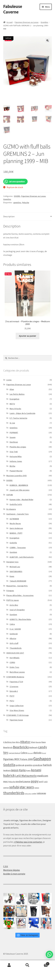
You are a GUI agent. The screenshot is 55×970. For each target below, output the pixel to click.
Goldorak (14, 634)
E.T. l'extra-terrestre (18, 418)
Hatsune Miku (16, 456)
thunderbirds (13, 793)
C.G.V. (5, 866)
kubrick (9, 775)
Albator (13, 638)
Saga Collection (17, 705)
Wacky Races (15, 523)
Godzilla (13, 542)
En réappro (11, 509)
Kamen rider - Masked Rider (21, 499)
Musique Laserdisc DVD (16, 475)
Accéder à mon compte (14, 873)
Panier (42, 963)
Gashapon (42, 758)
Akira (18, 742)
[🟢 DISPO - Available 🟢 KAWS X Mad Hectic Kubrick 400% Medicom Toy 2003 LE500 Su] (33, 898)
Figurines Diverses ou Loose (26, 22)
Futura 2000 (26, 759)
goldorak (20, 765)
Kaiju (22, 770)
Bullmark (33, 747)
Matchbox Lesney (17, 672)
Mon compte (9, 965)
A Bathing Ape (9, 742)
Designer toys (12, 562)
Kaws (12, 576)
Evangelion (14, 399)
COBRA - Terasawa (18, 547)
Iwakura (7, 770)
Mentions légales (11, 870)
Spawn (13, 437)
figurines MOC (11, 759)
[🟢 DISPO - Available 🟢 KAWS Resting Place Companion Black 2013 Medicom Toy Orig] (21, 898)
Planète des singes (18, 447)
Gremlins (44, 22)
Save (9, 274)
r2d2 (46, 782)
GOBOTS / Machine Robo (20, 619)
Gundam (13, 552)
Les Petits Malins (17, 394)
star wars (27, 787)
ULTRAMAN (14, 519)
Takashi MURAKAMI (18, 581)
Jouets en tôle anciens (19, 490)
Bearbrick (8, 747)
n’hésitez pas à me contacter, (28, 841)
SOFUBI (9, 494)
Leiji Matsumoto (26, 776)
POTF (12, 696)
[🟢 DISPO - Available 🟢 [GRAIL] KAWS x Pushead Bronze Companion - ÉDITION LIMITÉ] (46, 911)
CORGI (12, 662)
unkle (34, 793)
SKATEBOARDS (16, 571)
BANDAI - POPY (16, 533)
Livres (9, 380)
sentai (6, 787)
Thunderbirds (16, 648)
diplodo (37, 752)
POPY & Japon (12, 600)
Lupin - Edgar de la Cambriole (22, 413)
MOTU (12, 404)
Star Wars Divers (17, 710)
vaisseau (41, 793)
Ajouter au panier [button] (27, 335)
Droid (44, 753)
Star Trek (14, 451)
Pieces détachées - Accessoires (20, 595)
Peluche (25, 202)
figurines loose (16, 720)
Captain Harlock (14, 753)
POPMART (14, 432)
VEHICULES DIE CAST (15, 653)
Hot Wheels (14, 657)
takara (36, 788)
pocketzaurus (23, 781)
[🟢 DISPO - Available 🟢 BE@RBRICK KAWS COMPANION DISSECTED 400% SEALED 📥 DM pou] (33, 911)
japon (15, 770)
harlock (47, 765)
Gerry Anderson (16, 528)
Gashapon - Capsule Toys (17, 514)
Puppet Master (16, 470)
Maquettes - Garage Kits (17, 585)
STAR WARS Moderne (15, 677)
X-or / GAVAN (15, 629)
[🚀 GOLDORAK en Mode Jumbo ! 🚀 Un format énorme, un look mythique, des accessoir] (9, 911)
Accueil (9, 22)
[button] (47, 40)
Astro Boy (14, 605)
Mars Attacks (15, 408)
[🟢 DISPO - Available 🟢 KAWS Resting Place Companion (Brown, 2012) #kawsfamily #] (9, 898)
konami (36, 770)
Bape (43, 742)
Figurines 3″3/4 (16, 681)
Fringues (10, 590)
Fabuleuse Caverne (12, 9)
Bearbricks (21, 747)
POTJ (12, 700)
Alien (12, 389)
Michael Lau (15, 566)
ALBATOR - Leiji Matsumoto (22, 557)
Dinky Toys (14, 667)
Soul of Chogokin (17, 609)
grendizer (38, 765)
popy (34, 781)
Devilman (14, 442)
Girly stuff (14, 643)
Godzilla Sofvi (16, 504)
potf (41, 781)
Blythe (12, 466)
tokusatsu (28, 794)
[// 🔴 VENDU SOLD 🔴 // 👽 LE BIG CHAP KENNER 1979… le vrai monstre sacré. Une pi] (46, 898)
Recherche (27, 965)
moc (5, 781)
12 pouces (14, 686)
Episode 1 (14, 691)
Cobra (12, 624)
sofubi (14, 787)
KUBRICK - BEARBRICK (19, 485)
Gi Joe (12, 423)
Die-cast (30, 753)
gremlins (17, 202)
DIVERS (17, 196)
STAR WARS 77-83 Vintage (17, 715)
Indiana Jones (16, 461)
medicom (42, 775)
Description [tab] (9, 216)
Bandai (38, 742)
